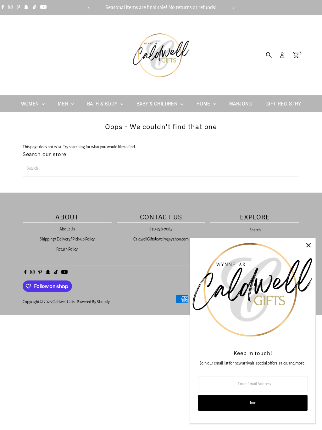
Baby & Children (157, 103)
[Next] (233, 8)
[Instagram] (10, 7)
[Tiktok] (34, 7)
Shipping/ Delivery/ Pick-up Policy (67, 239)
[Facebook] (3, 7)
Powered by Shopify (93, 302)
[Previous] (89, 8)
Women (31, 103)
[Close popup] (308, 245)
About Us (67, 229)
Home (204, 103)
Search (255, 230)
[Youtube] (43, 7)
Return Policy (67, 249)
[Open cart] (296, 55)
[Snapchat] (26, 7)
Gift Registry (283, 103)
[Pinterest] (18, 7)
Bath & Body (103, 103)
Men (63, 103)
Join (253, 403)
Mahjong (240, 103)
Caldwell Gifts (64, 302)
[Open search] (269, 55)
